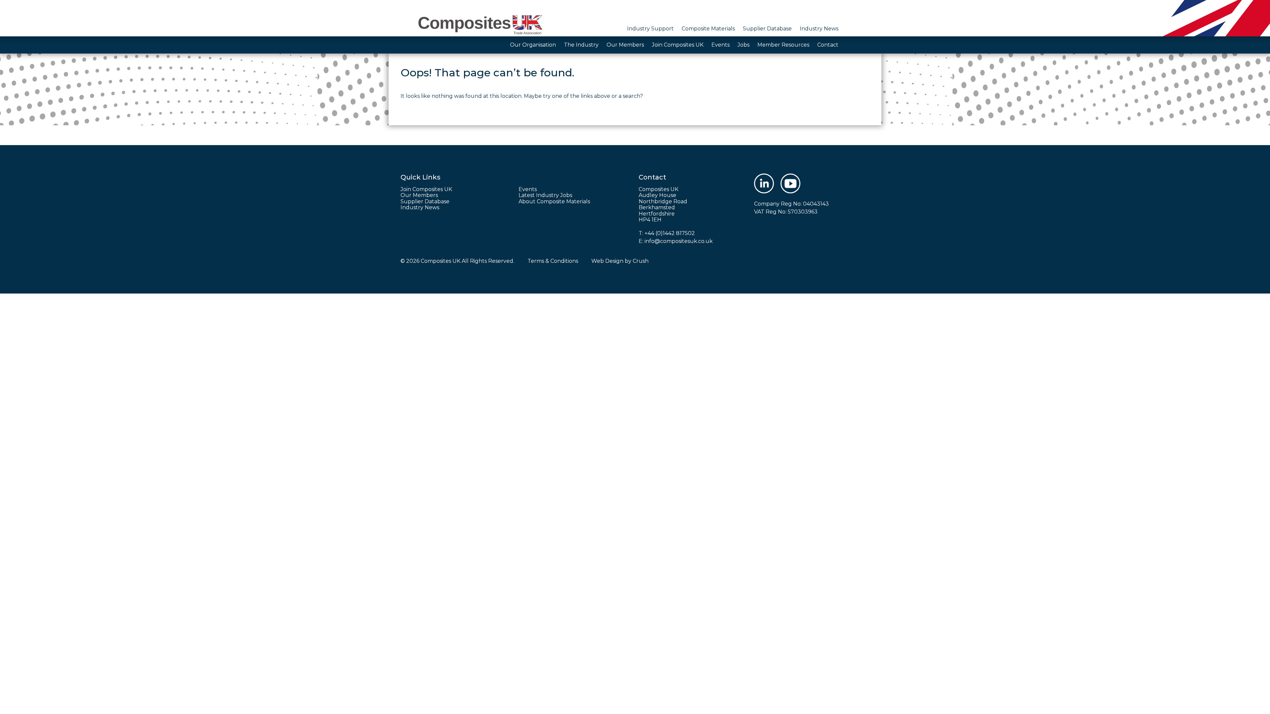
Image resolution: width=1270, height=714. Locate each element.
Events (720, 45)
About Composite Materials (554, 202)
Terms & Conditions (553, 261)
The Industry (581, 45)
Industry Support (650, 28)
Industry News (819, 28)
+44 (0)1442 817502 (670, 233)
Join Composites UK (677, 45)
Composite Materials (708, 28)
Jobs (743, 45)
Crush (641, 261)
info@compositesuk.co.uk (679, 241)
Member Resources (783, 45)
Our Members (625, 45)
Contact (827, 45)
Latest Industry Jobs (545, 195)
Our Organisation (533, 45)
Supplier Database (767, 28)
